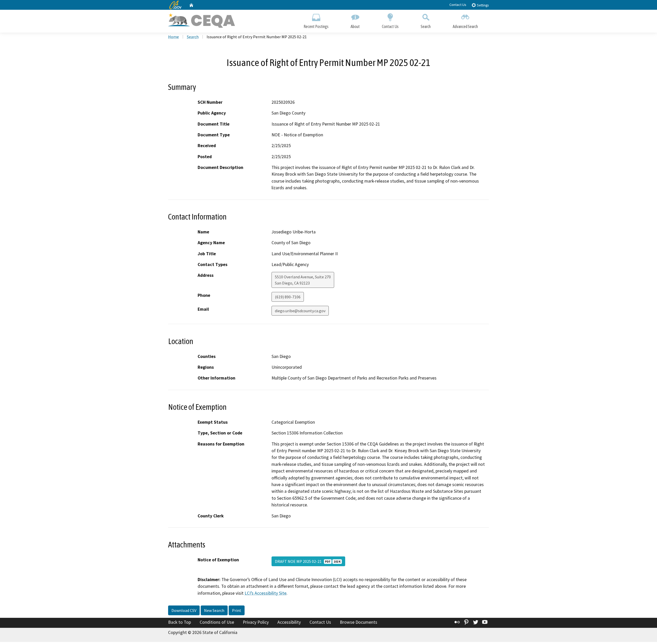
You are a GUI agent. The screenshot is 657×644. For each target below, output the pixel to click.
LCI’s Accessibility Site (265, 593)
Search (426, 26)
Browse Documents (358, 622)
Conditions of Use (217, 622)
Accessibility (289, 622)
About (355, 26)
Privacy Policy (256, 622)
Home (173, 36)
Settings (482, 5)
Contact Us (457, 4)
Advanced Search (465, 26)
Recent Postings (316, 26)
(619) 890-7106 (288, 296)
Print (236, 610)
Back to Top (179, 622)
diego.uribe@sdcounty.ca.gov (300, 310)
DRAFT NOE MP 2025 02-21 (308, 561)
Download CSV (183, 610)
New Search (214, 610)
